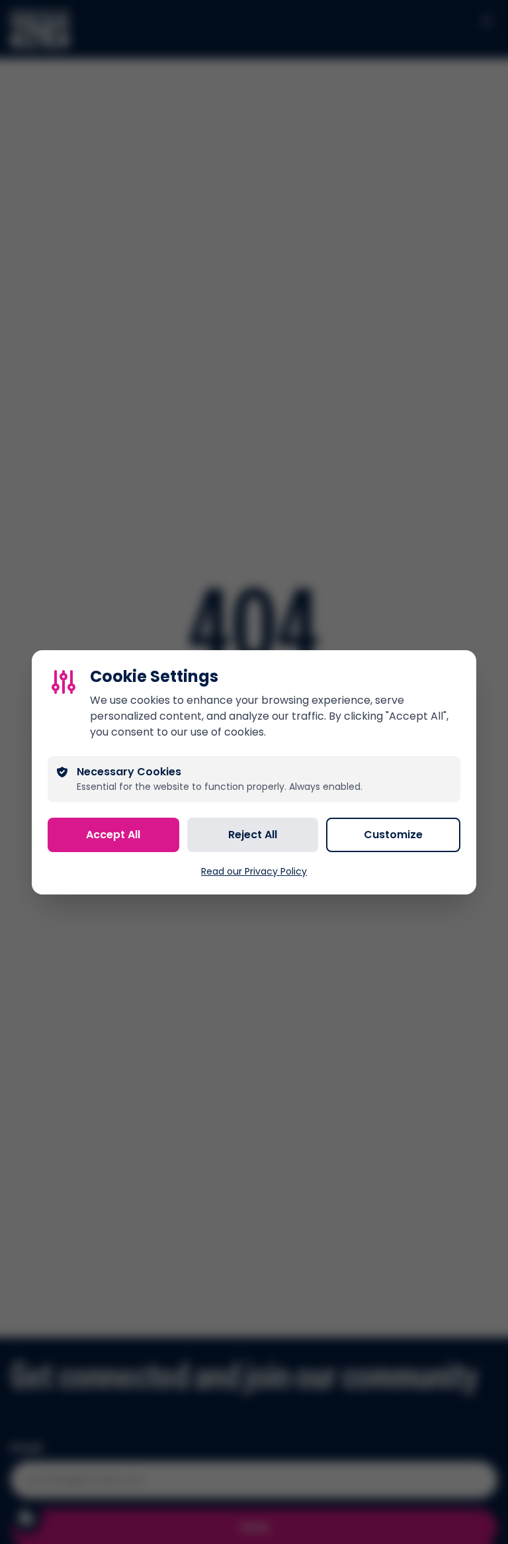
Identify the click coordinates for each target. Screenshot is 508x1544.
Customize (393, 834)
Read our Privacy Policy (254, 871)
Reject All (252, 834)
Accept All (113, 834)
